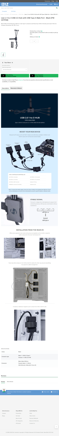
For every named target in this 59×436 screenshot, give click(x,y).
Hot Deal (18, 415)
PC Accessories (13, 14)
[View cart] (55, 4)
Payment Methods (33, 418)
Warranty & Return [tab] (16, 88)
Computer (4, 11)
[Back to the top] (56, 426)
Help (57, 1)
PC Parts (7, 14)
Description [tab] (5, 88)
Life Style (13, 11)
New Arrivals (19, 418)
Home (2, 14)
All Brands (18, 423)
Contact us (55, 391)
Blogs (53, 1)
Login (51, 4)
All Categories (19, 420)
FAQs (30, 413)
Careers (4, 413)
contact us (20, 80)
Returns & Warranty (34, 420)
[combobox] (29, 8)
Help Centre (32, 415)
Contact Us (32, 423)
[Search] (56, 8)
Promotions (47, 1)
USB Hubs (21, 14)
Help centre (46, 391)
